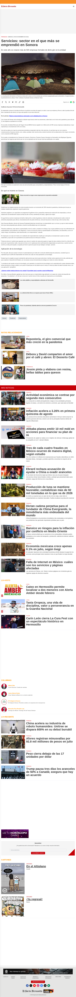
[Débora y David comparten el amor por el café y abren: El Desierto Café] (13, 357)
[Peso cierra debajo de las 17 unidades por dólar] (13, 757)
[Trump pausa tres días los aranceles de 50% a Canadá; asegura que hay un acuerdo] (13, 772)
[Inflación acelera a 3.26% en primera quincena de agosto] (13, 416)
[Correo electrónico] (16, 102)
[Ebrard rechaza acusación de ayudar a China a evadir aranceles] (13, 474)
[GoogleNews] (41, 985)
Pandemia (12, 318)
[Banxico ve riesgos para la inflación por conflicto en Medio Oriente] (13, 533)
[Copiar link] (19, 102)
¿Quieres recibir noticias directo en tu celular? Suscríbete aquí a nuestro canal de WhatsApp (27, 270)
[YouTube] (34, 985)
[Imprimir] (23, 102)
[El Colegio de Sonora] (4, 702)
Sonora (4, 318)
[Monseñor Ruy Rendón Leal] (4, 710)
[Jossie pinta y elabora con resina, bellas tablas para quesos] (13, 372)
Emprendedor (22, 318)
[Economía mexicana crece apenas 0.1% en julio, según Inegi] (13, 550)
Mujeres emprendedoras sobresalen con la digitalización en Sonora (28, 116)
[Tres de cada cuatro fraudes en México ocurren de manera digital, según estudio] (13, 454)
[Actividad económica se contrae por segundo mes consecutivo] (13, 399)
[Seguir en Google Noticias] (73, 102)
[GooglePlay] (48, 985)
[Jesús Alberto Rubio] (4, 694)
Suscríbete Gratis (38, 853)
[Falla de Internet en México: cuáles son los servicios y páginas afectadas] (13, 567)
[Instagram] (38, 985)
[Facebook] (2, 102)
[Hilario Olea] (4, 686)
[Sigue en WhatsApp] (71, 102)
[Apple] (45, 985)
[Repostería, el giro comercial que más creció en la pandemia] (13, 342)
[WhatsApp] (9, 102)
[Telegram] (13, 102)
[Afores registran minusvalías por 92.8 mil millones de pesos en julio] (13, 742)
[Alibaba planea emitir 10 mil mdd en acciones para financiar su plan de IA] (13, 434)
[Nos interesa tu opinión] (38, 971)
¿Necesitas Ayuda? (38, 981)
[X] (6, 102)
